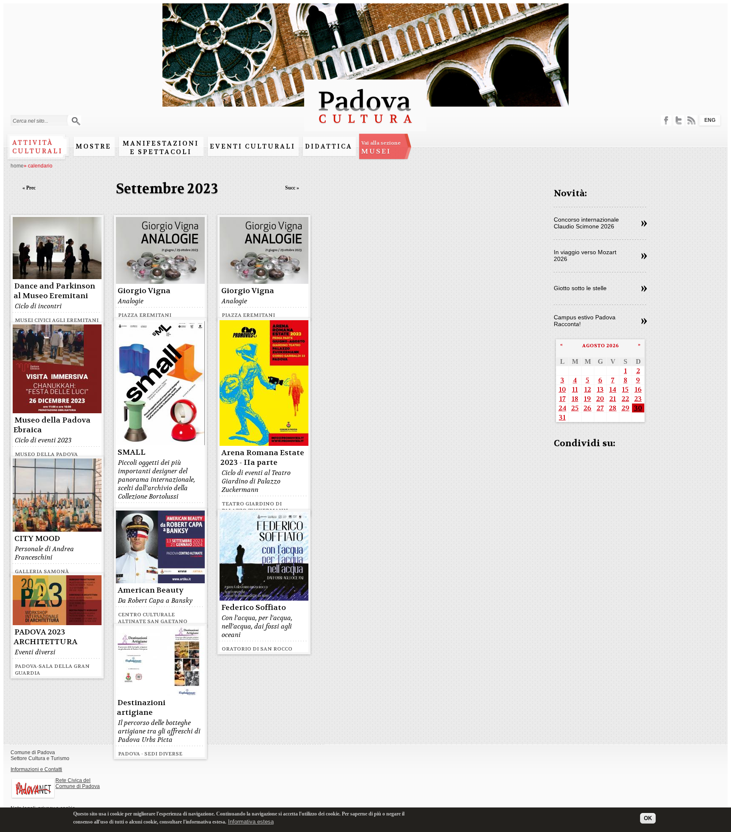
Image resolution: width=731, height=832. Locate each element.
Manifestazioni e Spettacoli (161, 147)
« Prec (29, 188)
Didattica (328, 146)
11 (575, 389)
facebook (666, 120)
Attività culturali (37, 146)
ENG (709, 120)
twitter (678, 120)
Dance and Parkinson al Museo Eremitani (54, 291)
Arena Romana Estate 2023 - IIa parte (262, 457)
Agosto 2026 (600, 345)
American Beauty (151, 590)
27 (600, 408)
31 (562, 417)
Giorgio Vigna (144, 291)
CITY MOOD (37, 539)
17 (562, 398)
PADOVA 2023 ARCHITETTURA (45, 637)
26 (587, 408)
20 (600, 398)
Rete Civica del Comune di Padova (77, 783)
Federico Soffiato (253, 607)
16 (638, 389)
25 (575, 408)
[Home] (365, 127)
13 (600, 389)
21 (612, 398)
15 (625, 389)
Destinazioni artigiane (141, 707)
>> (644, 223)
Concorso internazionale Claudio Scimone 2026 (586, 223)
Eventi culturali (252, 146)
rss (691, 120)
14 (612, 389)
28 (612, 408)
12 (587, 389)
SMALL (132, 452)
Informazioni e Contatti (36, 769)
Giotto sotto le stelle (580, 288)
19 (587, 398)
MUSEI (381, 148)
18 (575, 398)
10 (562, 389)
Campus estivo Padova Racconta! (585, 320)
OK (648, 818)
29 (625, 408)
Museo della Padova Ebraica (52, 425)
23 (638, 398)
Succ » (292, 188)
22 (625, 398)
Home (17, 166)
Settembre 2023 (167, 189)
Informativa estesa (251, 821)
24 (562, 408)
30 (638, 408)
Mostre (93, 146)
